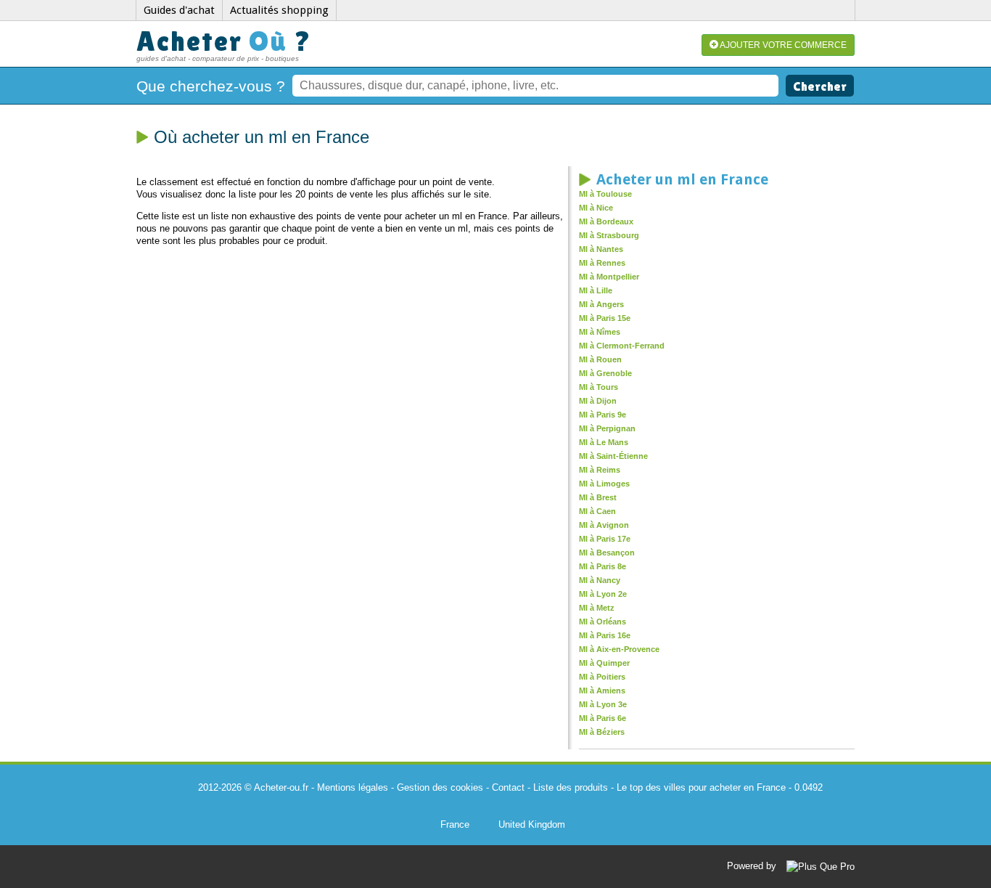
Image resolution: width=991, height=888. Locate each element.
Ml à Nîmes (599, 331)
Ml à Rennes (602, 262)
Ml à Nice (596, 207)
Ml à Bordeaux (606, 221)
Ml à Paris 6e (602, 718)
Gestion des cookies (440, 787)
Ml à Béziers (602, 732)
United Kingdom (531, 824)
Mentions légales (352, 787)
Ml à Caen (597, 511)
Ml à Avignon (604, 525)
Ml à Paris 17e (604, 538)
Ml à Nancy (599, 580)
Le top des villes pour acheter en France (701, 787)
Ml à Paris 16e (604, 635)
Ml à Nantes (601, 249)
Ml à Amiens (602, 690)
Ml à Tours (598, 387)
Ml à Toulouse (605, 194)
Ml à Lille (595, 290)
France (454, 824)
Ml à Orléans (602, 621)
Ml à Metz (596, 607)
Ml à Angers (601, 304)
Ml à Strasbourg (609, 235)
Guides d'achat (179, 10)
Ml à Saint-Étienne (613, 456)
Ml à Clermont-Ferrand (622, 345)
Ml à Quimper (604, 663)
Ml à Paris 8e (602, 566)
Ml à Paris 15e (604, 318)
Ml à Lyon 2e (603, 594)
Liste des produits (570, 787)
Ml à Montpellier (609, 276)
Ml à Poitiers (602, 676)
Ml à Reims (599, 469)
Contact (508, 787)
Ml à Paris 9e (602, 414)
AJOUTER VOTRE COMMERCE (782, 45)
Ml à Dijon (598, 400)
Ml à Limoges (604, 483)
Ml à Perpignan (607, 428)
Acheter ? (224, 41)
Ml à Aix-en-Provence (619, 649)
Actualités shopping (279, 10)
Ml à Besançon (607, 552)
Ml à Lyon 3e (603, 704)
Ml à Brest (598, 497)
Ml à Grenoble (605, 373)
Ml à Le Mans (603, 442)
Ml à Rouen (600, 359)
